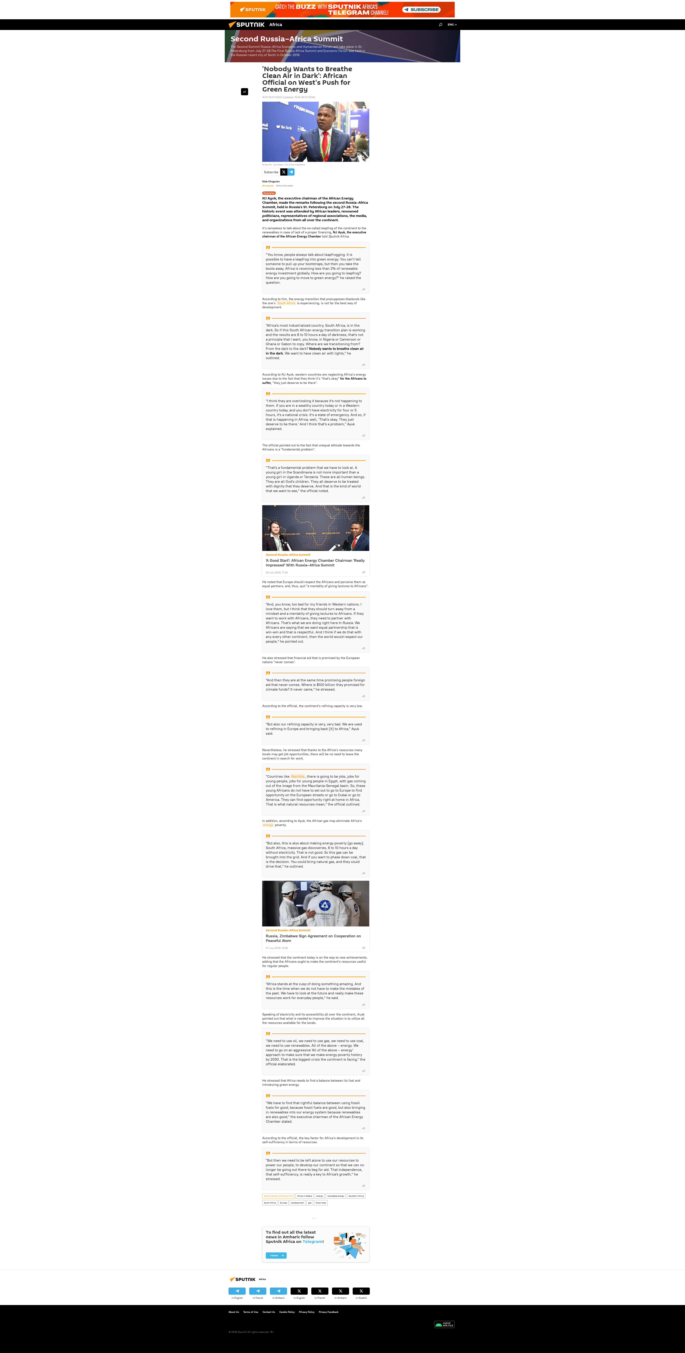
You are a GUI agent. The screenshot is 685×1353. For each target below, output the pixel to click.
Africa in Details (304, 1196)
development (297, 1202)
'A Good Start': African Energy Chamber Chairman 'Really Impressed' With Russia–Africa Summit (315, 562)
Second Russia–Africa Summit (288, 555)
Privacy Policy (306, 1312)
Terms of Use (250, 1312)
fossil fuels (321, 1202)
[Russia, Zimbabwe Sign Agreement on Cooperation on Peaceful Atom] (315, 903)
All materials (267, 185)
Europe (283, 1202)
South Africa (286, 303)
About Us (234, 1312)
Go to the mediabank (295, 164)
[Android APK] (444, 1325)
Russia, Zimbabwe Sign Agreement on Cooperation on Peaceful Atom (313, 938)
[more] (363, 289)
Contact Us (269, 1312)
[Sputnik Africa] (248, 29)
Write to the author (284, 185)
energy (268, 825)
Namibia (297, 776)
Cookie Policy (287, 1312)
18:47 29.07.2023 (272, 97)
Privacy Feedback (328, 1312)
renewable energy (335, 1196)
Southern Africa (356, 1196)
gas (309, 1202)
